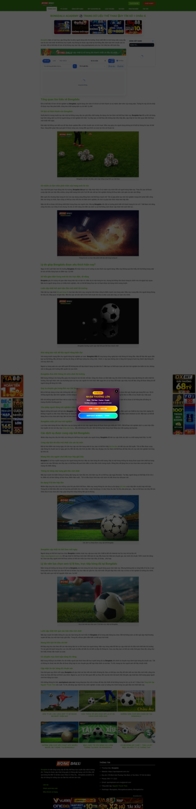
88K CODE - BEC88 (98, 408)
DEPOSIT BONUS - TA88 (98, 415)
